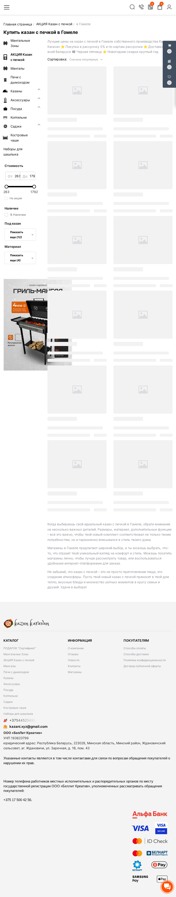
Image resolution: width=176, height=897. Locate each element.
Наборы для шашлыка (18, 713)
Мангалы (9, 666)
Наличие (11, 208)
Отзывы (73, 654)
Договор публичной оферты (142, 666)
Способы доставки (136, 654)
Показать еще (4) (16, 258)
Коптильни (10, 696)
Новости (73, 660)
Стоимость (14, 166)
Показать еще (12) (16, 234)
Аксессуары (11, 684)
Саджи (8, 701)
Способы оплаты (135, 648)
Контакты (74, 666)
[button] (86, 59)
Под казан (13, 223)
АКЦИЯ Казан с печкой (18, 660)
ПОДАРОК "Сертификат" (19, 648)
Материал (13, 246)
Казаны (8, 678)
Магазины (75, 672)
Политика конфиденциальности (145, 660)
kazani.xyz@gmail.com (28, 726)
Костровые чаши (14, 707)
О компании (76, 648)
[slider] (20, 186)
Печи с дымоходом (16, 672)
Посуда (8, 690)
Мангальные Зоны (15, 654)
